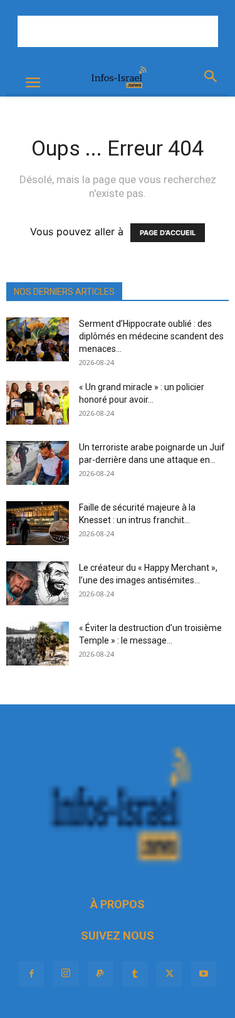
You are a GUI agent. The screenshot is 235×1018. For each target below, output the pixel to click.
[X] (169, 974)
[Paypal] (100, 974)
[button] (33, 83)
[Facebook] (31, 974)
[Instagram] (65, 973)
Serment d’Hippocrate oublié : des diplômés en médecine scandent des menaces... (151, 336)
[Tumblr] (134, 974)
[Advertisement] (118, 31)
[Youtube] (203, 974)
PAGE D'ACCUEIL (168, 232)
